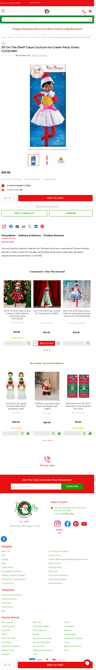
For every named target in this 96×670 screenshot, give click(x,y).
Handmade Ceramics (73, 638)
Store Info (53, 571)
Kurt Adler (6, 630)
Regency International (42, 650)
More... (67, 650)
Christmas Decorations (11, 595)
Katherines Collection (11, 646)
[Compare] (27, 433)
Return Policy (54, 563)
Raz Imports (7, 622)
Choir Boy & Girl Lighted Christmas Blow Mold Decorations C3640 (16, 406)
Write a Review (39, 55)
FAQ (3, 555)
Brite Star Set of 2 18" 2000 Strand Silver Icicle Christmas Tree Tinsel (78, 406)
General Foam (39, 646)
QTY (5, 198)
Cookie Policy (7, 567)
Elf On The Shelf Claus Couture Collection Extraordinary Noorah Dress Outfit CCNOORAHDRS (76, 313)
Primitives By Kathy (41, 642)
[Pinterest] (42, 226)
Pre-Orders (6, 603)
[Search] (90, 19)
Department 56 (8, 626)
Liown (67, 642)
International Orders (57, 579)
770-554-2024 (67, 514)
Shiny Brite (6, 642)
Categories (8, 590)
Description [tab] (9, 235)
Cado (35, 654)
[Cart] (90, 11)
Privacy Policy (55, 555)
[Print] (23, 226)
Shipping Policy (55, 567)
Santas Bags (69, 634)
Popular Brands (10, 617)
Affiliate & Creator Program (13, 575)
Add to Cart (55, 198)
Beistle (36, 634)
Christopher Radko (41, 626)
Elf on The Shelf (8, 638)
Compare (71, 213)
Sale (3, 611)
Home (4, 37)
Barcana (67, 630)
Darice (67, 622)
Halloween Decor (9, 599)
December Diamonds (42, 638)
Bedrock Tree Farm (72, 646)
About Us (6, 551)
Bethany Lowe (8, 650)
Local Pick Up (7, 583)
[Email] (17, 226)
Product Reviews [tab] (54, 235)
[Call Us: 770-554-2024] (84, 11)
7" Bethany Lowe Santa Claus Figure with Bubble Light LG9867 (47, 406)
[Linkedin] (36, 226)
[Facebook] (11, 226)
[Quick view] (28, 343)
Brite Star (37, 622)
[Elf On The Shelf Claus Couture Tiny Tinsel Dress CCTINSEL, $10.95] (47, 294)
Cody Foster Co (39, 630)
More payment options (47, 206)
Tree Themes (7, 607)
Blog (4, 563)
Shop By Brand (55, 583)
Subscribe (72, 486)
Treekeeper (69, 626)
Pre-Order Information (58, 551)
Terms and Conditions (58, 575)
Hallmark (5, 654)
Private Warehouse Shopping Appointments (68, 559)
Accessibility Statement (12, 571)
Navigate (7, 546)
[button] (24, 518)
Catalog (5, 559)
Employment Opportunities (14, 579)
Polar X (5, 634)
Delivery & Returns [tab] (29, 235)
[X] (30, 226)
